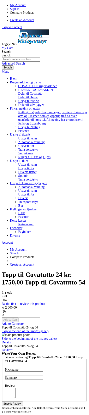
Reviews (7, 350)
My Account (18, 5)
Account (7, 242)
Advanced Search (13, 63)
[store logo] (33, 44)
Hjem (13, 78)
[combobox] (21, 59)
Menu (5, 71)
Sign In (14, 9)
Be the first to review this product (23, 303)
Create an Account (22, 20)
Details (6, 342)
